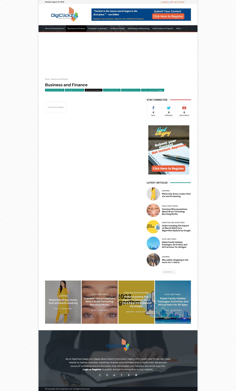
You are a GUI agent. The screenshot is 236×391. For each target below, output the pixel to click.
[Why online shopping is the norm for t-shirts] (153, 259)
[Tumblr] (129, 375)
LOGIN (164, 2)
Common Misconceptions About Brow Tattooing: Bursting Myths (174, 211)
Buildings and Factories (74, 90)
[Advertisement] (118, 54)
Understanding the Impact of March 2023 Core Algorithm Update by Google (176, 228)
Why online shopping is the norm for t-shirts (175, 261)
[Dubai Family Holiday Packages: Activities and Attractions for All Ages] (153, 243)
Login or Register (92, 369)
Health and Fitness (170, 206)
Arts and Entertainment (54, 90)
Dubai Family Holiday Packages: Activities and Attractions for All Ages (174, 244)
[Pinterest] (121, 375)
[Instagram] (107, 375)
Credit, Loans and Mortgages (152, 90)
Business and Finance (93, 90)
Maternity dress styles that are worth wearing (176, 195)
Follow (169, 106)
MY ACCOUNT (177, 2)
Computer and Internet (130, 90)
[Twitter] (136, 375)
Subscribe (184, 106)
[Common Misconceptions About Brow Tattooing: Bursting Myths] (153, 210)
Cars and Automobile (112, 90)
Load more (168, 272)
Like (153, 106)
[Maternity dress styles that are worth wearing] (153, 193)
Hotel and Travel (169, 239)
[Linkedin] (114, 375)
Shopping (166, 191)
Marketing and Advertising (173, 222)
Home (47, 79)
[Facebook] (99, 375)
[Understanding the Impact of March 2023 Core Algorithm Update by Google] (153, 226)
